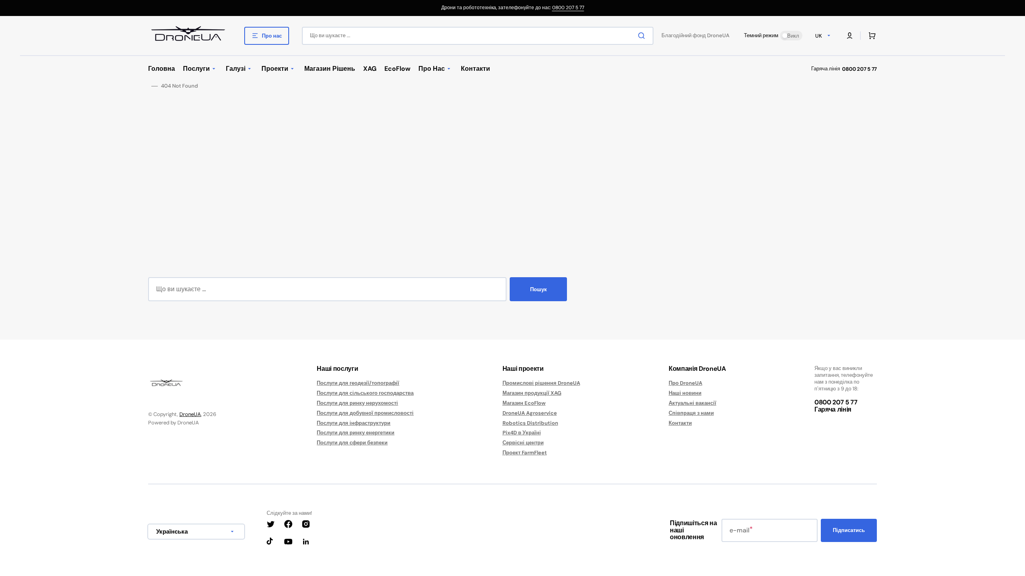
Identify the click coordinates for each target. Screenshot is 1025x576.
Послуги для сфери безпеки (352, 442)
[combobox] (477, 36)
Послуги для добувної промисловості (365, 413)
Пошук (538, 289)
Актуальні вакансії (692, 403)
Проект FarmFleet (524, 452)
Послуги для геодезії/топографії (358, 383)
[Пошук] (643, 35)
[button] (849, 35)
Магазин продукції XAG (531, 393)
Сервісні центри (523, 442)
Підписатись (849, 530)
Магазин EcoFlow (524, 403)
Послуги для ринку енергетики (355, 432)
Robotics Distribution (530, 423)
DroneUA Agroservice (529, 413)
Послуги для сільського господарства (365, 393)
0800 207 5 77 (568, 7)
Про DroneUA (685, 383)
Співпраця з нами (691, 413)
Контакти (680, 423)
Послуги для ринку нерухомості (357, 403)
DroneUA (190, 414)
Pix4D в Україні (521, 432)
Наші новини (685, 393)
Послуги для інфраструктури (353, 423)
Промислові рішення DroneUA (541, 383)
